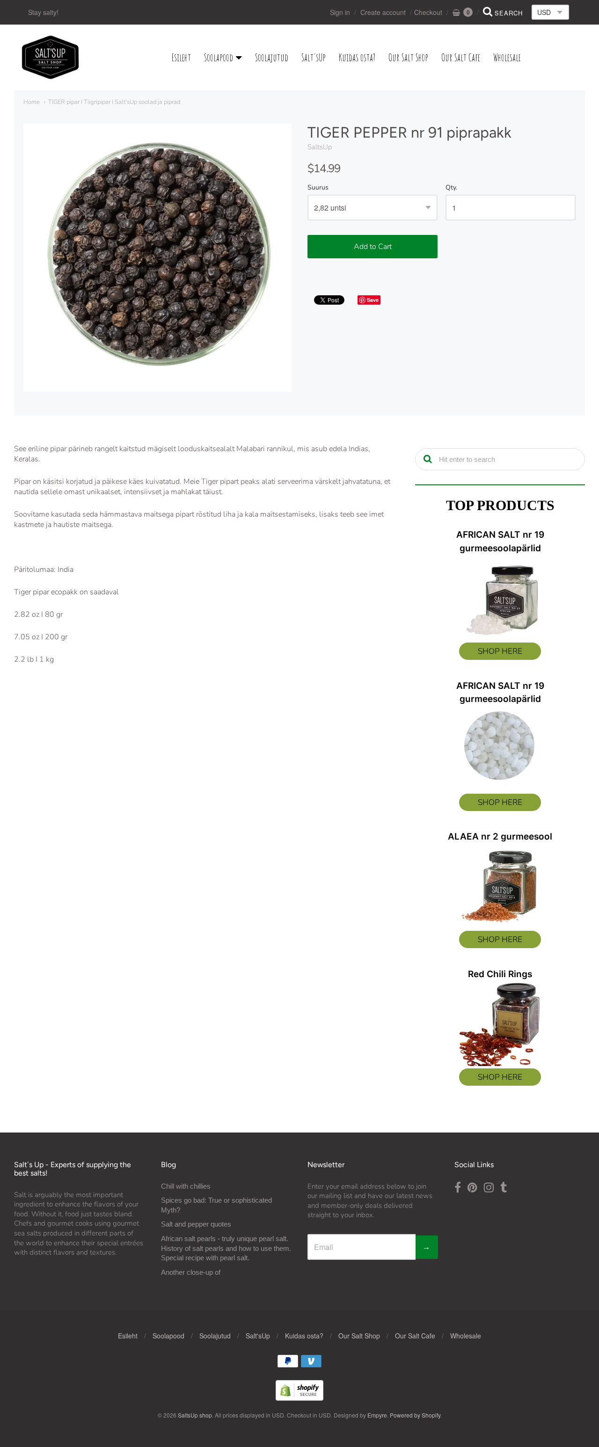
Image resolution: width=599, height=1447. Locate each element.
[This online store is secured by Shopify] (299, 1397)
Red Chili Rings (500, 974)
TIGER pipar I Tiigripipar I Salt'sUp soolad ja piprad (114, 102)
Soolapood (218, 57)
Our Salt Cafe (460, 57)
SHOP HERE (500, 651)
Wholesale (507, 57)
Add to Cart (373, 246)
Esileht (181, 57)
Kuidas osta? (357, 57)
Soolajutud (271, 57)
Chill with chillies (186, 1186)
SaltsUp (319, 147)
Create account (383, 12)
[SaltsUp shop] (50, 57)
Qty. (451, 188)
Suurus (318, 188)
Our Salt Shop (408, 57)
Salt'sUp (313, 57)
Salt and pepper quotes (196, 1224)
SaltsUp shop (195, 1415)
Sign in (340, 12)
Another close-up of (190, 1272)
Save (373, 299)
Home (31, 102)
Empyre (377, 1415)
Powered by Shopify (415, 1415)
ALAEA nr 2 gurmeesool (500, 836)
